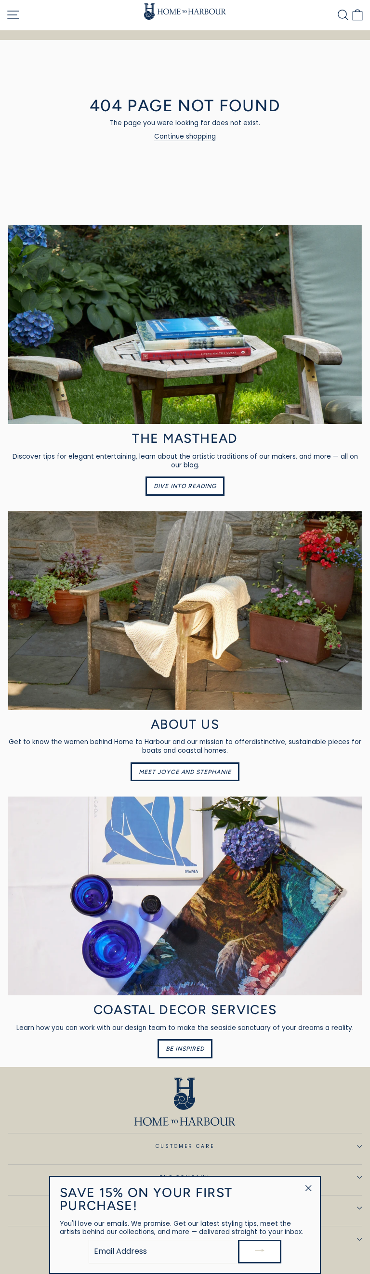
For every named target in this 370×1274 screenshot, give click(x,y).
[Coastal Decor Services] (185, 896)
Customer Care (185, 1146)
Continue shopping (185, 136)
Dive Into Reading (185, 485)
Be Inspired (185, 1048)
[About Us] (185, 610)
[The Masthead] (185, 324)
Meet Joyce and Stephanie (185, 771)
